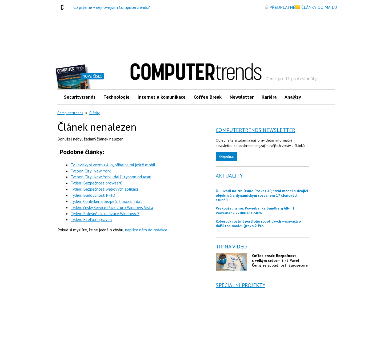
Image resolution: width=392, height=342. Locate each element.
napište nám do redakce (146, 229)
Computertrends (70, 112)
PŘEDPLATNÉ (281, 7)
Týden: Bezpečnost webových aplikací (104, 189)
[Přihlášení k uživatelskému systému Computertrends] (327, 97)
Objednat (226, 156)
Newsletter (242, 97)
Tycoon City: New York (91, 171)
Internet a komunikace (162, 97)
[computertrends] (63, 7)
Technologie (116, 97)
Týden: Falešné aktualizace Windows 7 (105, 213)
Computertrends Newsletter (255, 130)
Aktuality (229, 175)
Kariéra (269, 97)
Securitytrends (79, 97)
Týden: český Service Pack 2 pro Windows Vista (112, 207)
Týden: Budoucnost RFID (93, 195)
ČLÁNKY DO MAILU (318, 7)
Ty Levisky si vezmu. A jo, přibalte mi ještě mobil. (113, 164)
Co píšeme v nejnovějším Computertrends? (111, 7)
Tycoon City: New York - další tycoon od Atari (111, 176)
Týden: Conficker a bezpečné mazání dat (106, 201)
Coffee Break (208, 97)
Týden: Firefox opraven (91, 219)
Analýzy (293, 97)
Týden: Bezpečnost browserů (96, 183)
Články (94, 112)
